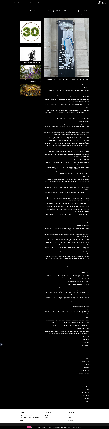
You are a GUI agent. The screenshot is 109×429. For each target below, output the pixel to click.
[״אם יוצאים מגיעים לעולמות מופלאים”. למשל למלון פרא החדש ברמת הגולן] (30, 72)
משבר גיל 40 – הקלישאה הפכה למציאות (32, 62)
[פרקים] (30, 32)
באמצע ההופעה (38, 97)
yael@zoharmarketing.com (49, 418)
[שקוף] (102, 3)
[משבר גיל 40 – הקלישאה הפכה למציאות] (30, 54)
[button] (21, 3)
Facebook (69, 415)
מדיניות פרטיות (70, 420)
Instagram (69, 417)
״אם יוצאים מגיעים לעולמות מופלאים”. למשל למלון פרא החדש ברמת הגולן (31, 80)
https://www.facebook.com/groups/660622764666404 (65, 169)
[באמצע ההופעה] (30, 90)
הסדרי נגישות (70, 418)
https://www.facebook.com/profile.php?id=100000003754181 (74, 173)
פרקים (39, 44)
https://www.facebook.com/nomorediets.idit (75, 164)
